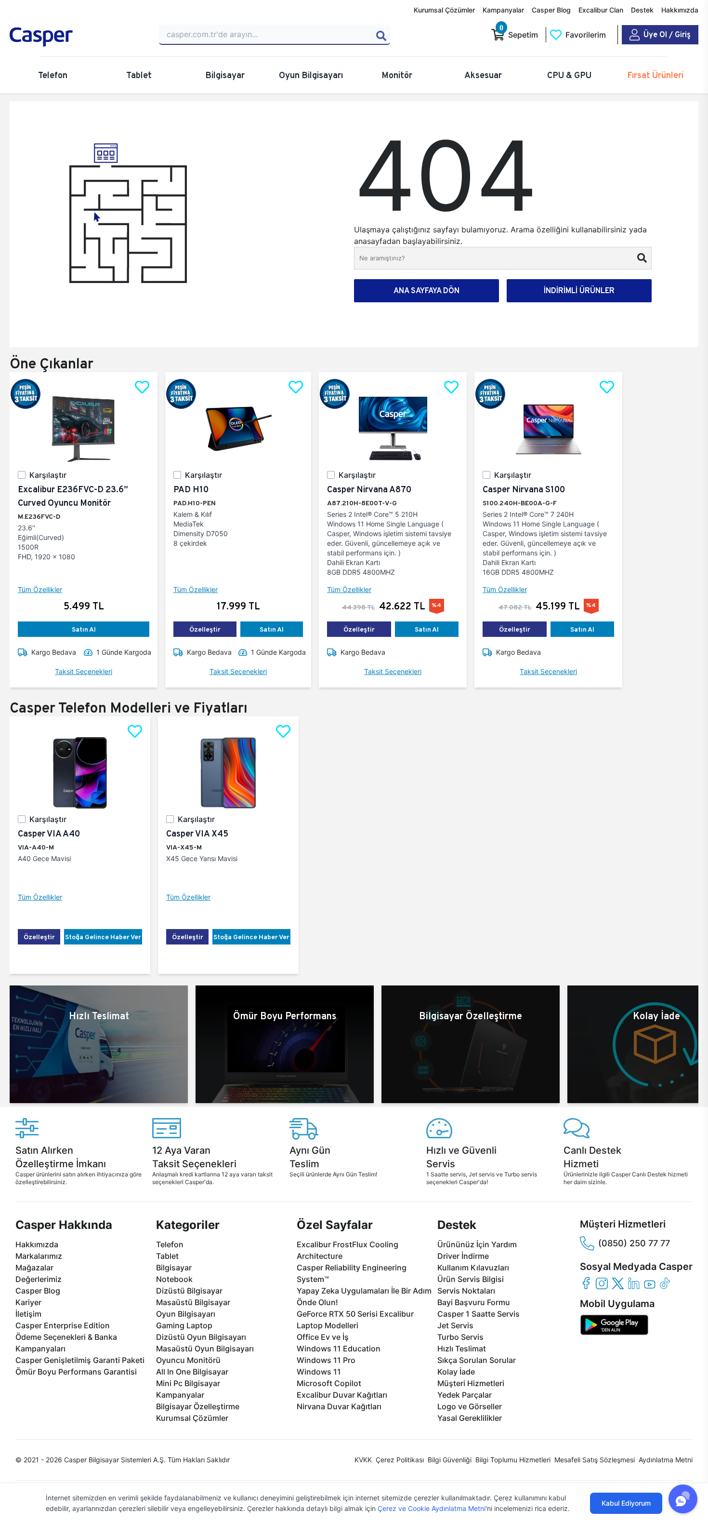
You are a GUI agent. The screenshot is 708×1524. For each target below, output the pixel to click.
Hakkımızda (679, 10)
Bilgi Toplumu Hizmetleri (513, 1460)
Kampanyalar (503, 10)
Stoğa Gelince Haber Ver (103, 936)
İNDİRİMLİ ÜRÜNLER (579, 290)
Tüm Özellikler (40, 589)
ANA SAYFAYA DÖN (426, 290)
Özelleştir (205, 629)
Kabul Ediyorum (626, 1503)
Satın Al (84, 629)
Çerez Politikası (400, 1460)
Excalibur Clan (600, 10)
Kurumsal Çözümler (444, 10)
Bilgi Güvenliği (450, 1460)
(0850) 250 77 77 (634, 1243)
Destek (642, 10)
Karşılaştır (47, 475)
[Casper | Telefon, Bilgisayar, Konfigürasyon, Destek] (78, 37)
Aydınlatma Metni (666, 1460)
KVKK (363, 1460)
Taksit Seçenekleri (83, 671)
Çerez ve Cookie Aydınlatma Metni (431, 1508)
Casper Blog (551, 10)
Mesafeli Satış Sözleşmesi (594, 1460)
